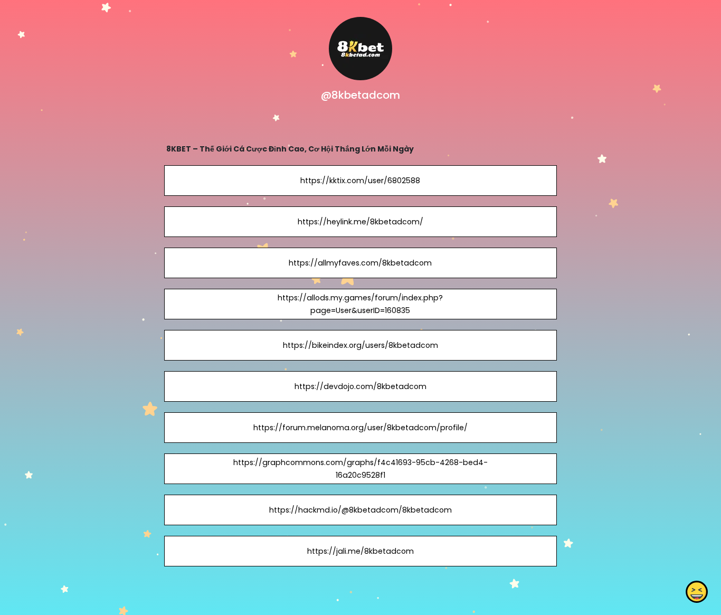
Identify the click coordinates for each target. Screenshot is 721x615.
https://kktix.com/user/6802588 (360, 180)
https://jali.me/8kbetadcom (360, 551)
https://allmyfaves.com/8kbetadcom (360, 263)
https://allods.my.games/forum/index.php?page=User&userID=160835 (360, 304)
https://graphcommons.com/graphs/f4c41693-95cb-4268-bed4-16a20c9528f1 (360, 468)
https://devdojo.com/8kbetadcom (360, 386)
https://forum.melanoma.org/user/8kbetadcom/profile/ (360, 427)
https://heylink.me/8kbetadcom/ (360, 221)
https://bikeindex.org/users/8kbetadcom (360, 345)
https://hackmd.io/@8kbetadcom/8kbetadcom (360, 510)
